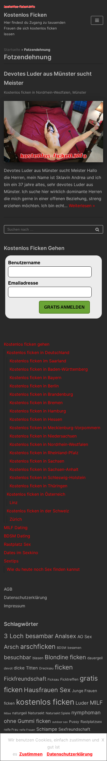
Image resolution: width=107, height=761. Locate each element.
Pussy (74, 722)
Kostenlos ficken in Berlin (34, 385)
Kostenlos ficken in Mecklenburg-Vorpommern (55, 427)
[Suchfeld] (97, 229)
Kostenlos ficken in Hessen (36, 419)
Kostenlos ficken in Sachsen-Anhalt (44, 469)
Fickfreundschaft (25, 678)
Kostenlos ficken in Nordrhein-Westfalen (37, 92)
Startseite (12, 49)
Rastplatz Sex (17, 544)
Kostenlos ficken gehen (26, 344)
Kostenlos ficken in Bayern (35, 377)
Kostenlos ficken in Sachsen (37, 461)
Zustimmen (31, 754)
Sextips (11, 561)
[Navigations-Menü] (97, 20)
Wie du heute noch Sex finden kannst (43, 569)
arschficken (38, 646)
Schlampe (46, 729)
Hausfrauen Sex (47, 690)
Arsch (11, 646)
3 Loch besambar (29, 636)
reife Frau (11, 730)
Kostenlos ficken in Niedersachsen (43, 436)
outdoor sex (60, 722)
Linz (14, 502)
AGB (8, 589)
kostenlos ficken (45, 701)
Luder (82, 703)
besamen (74, 648)
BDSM (61, 648)
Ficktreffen (69, 679)
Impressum (14, 605)
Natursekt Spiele (58, 713)
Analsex (65, 636)
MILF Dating (16, 527)
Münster (79, 92)
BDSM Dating (17, 535)
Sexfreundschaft (74, 729)
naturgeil (19, 713)
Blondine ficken (65, 657)
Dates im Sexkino (21, 552)
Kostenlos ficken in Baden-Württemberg (49, 369)
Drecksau (46, 668)
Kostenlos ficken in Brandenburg (41, 394)
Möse (7, 713)
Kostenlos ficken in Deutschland (38, 352)
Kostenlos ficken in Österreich (36, 494)
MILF (96, 702)
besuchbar (17, 657)
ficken (64, 667)
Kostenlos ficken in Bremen (36, 402)
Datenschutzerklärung (25, 597)
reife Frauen (27, 730)
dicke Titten (26, 667)
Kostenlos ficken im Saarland (38, 360)
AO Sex (84, 636)
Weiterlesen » (82, 205)
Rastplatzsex (91, 722)
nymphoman (86, 712)
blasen (37, 658)
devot (8, 668)
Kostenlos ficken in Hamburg (38, 411)
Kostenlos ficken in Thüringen (38, 485)
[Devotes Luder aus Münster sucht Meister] (53, 160)
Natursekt (36, 713)
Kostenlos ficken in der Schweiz (38, 510)
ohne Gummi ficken (27, 721)
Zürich (16, 519)
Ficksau (53, 679)
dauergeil (95, 658)
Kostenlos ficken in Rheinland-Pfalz (44, 452)
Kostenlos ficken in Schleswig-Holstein (47, 477)
